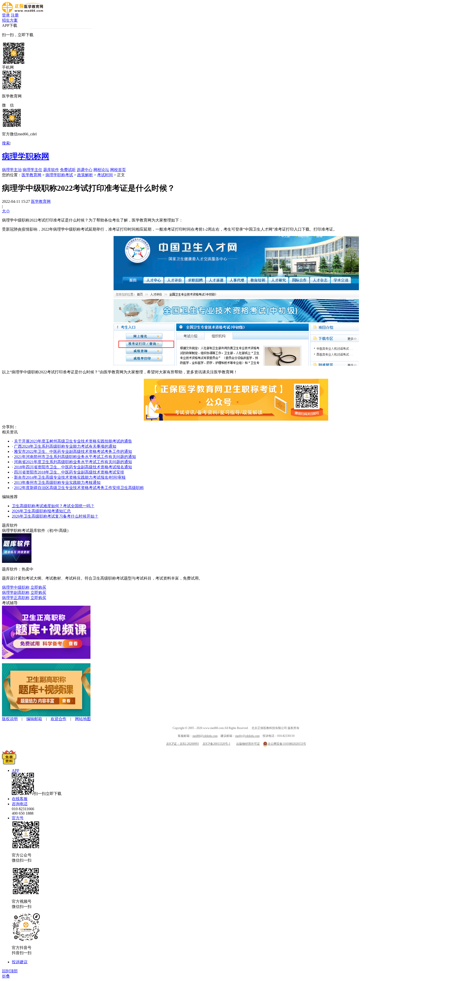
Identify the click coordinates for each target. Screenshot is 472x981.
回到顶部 (10, 971)
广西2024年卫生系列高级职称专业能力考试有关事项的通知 (65, 446)
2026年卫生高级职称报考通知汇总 (41, 511)
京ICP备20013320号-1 (216, 743)
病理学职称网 (25, 156)
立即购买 (38, 587)
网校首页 (118, 170)
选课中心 (84, 170)
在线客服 (20, 799)
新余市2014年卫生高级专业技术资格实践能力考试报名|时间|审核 (70, 477)
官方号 (18, 818)
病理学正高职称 (16, 598)
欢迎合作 (58, 719)
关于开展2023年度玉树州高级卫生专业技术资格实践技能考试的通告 (73, 441)
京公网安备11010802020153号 (287, 743)
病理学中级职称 (16, 587)
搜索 (6, 143)
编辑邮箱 (34, 719)
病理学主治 (12, 170)
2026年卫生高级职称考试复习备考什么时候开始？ (55, 516)
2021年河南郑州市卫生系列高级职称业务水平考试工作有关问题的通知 (75, 457)
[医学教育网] (22, 11)
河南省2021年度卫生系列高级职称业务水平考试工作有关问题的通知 (73, 462)
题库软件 (51, 170)
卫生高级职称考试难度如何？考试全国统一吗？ (53, 506)
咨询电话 (20, 804)
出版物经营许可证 (248, 743)
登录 (6, 15)
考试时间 (105, 175)
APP (15, 770)
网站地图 (83, 719)
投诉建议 (20, 962)
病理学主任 (32, 170)
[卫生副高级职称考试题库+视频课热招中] (46, 715)
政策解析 (85, 175)
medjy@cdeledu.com (247, 736)
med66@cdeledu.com (205, 736)
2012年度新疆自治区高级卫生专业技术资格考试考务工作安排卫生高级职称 (79, 488)
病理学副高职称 (16, 592)
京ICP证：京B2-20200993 (182, 743)
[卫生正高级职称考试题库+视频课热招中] (46, 657)
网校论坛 (101, 170)
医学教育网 (31, 175)
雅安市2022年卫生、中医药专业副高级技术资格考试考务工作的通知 (73, 451)
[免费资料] (9, 763)
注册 (15, 15)
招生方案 (10, 20)
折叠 (6, 976)
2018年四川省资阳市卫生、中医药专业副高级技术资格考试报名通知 (73, 467)
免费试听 (68, 170)
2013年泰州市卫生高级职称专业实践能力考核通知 (57, 482)
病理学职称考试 (59, 175)
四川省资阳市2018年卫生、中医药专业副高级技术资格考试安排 (69, 472)
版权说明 (10, 719)
